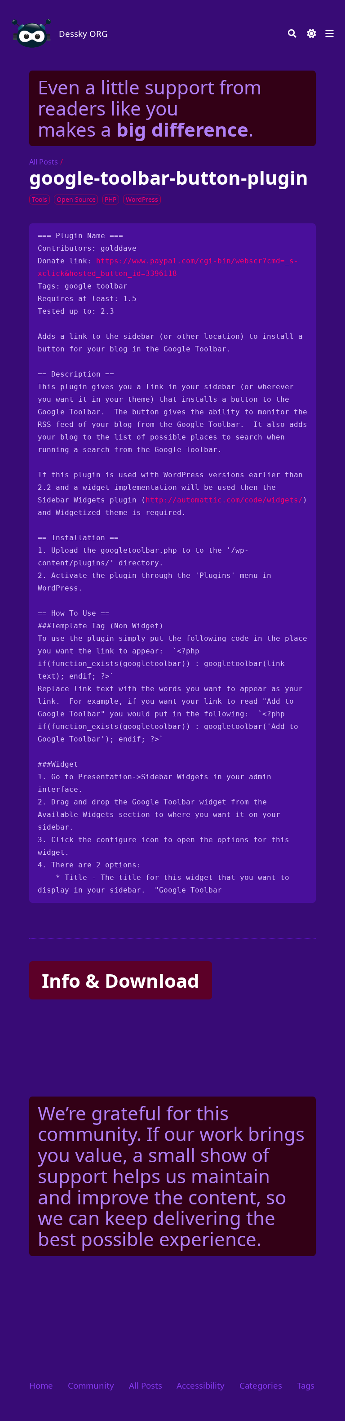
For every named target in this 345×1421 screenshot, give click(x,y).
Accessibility (201, 1385)
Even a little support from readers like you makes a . (149, 108)
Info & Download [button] (120, 980)
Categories (260, 1385)
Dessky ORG (83, 33)
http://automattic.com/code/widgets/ (224, 500)
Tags (305, 1385)
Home (41, 1385)
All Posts (43, 162)
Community (91, 1385)
